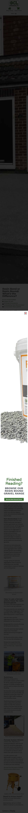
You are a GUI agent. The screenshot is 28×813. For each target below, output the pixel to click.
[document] (14, 406)
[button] (25, 313)
